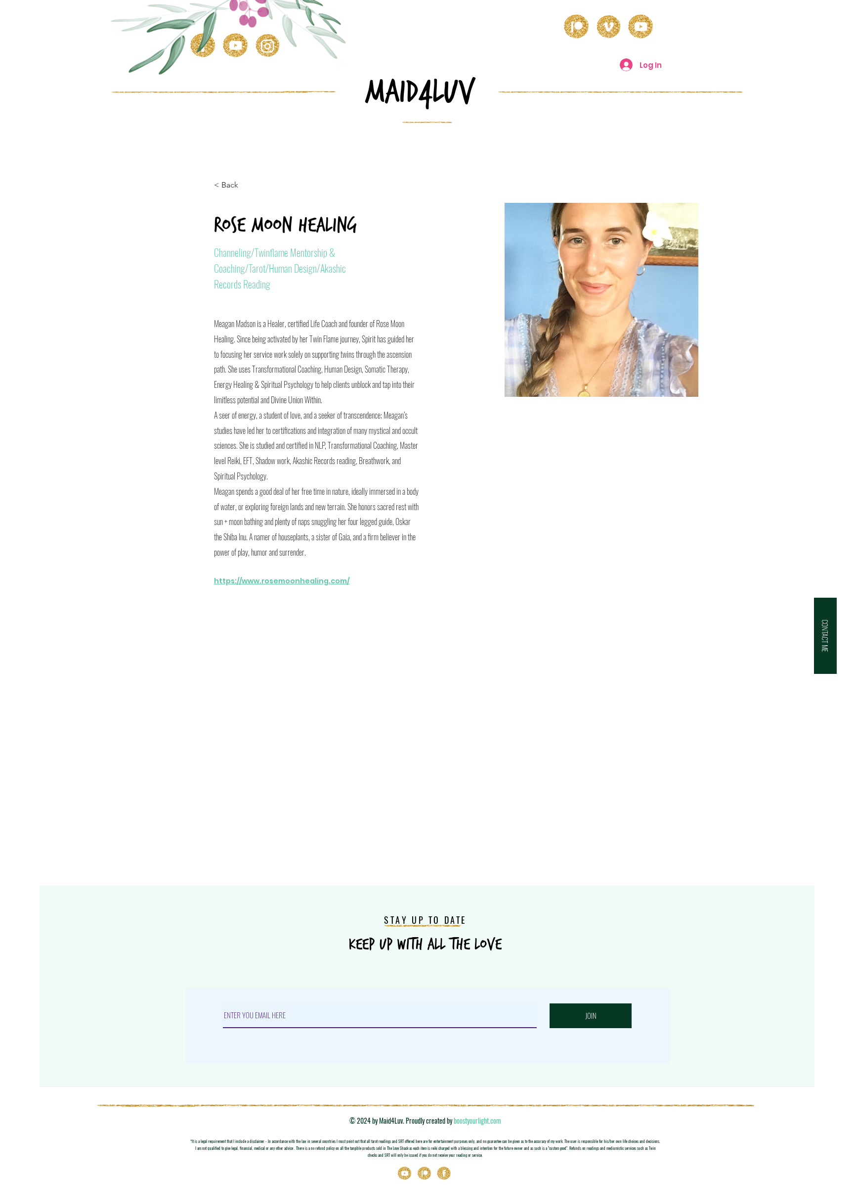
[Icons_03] (444, 1173)
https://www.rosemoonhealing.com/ (281, 581)
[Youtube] (404, 1173)
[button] (825, 636)
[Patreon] (424, 1173)
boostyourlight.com (477, 1120)
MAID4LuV (420, 92)
